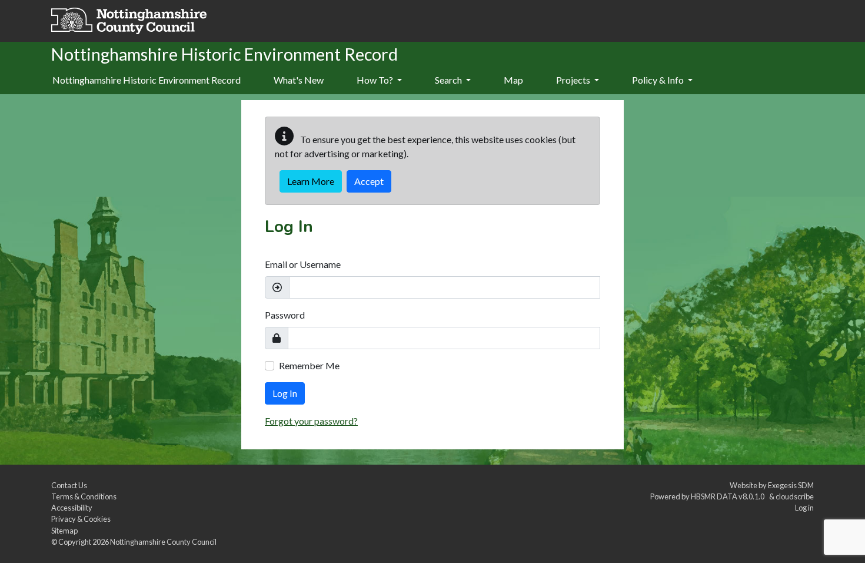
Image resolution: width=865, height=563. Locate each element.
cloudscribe (795, 496)
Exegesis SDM (791, 485)
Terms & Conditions (84, 496)
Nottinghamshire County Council (163, 542)
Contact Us (69, 485)
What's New (299, 79)
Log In (284, 393)
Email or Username (303, 264)
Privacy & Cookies (81, 519)
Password (285, 314)
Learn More (310, 181)
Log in (804, 507)
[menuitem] (298, 80)
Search (449, 79)
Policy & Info (659, 79)
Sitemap (64, 530)
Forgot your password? (311, 420)
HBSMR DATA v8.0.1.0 (729, 496)
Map (513, 79)
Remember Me (309, 365)
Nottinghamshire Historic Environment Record (146, 79)
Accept (369, 181)
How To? (376, 79)
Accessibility (71, 507)
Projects (574, 79)
